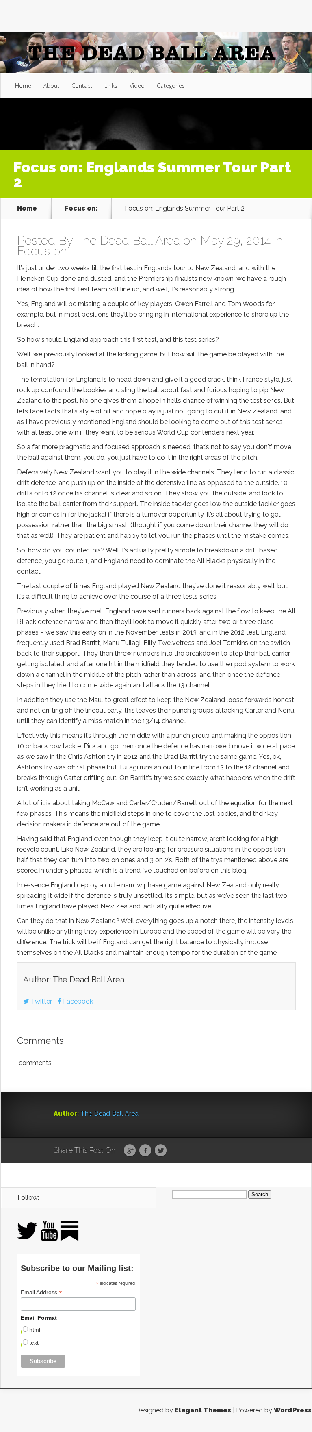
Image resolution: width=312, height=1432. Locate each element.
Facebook (77, 1001)
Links (110, 85)
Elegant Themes (203, 1410)
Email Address (41, 1292)
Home (23, 85)
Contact (82, 85)
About (51, 85)
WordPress (293, 1410)
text (34, 1342)
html (34, 1329)
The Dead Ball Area (128, 240)
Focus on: (81, 208)
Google (130, 1150)
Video (137, 85)
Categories (171, 85)
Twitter (40, 1001)
